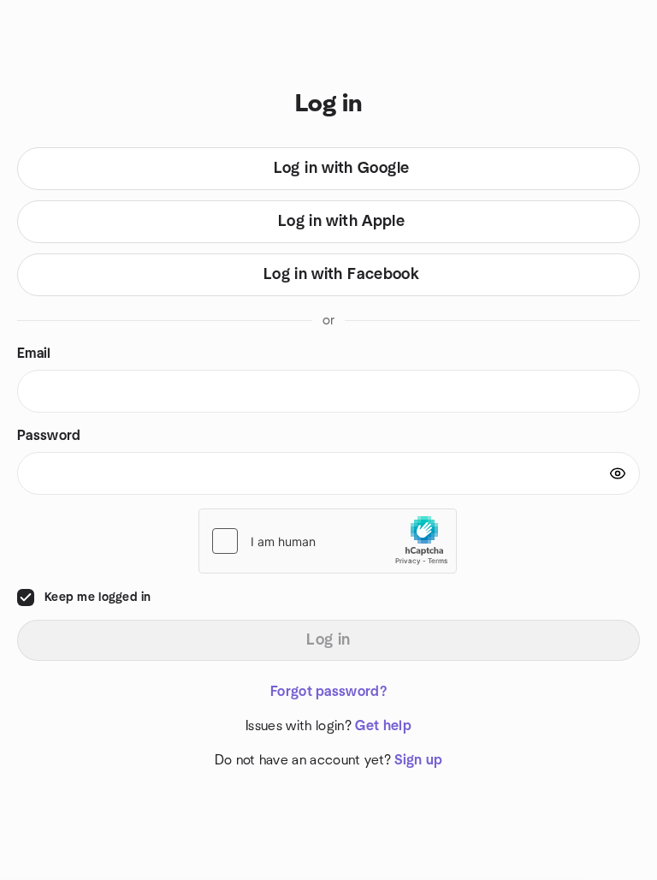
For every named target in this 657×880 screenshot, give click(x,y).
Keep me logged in (97, 598)
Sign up (418, 760)
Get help (383, 726)
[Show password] (617, 473)
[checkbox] (25, 597)
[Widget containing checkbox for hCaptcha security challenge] (327, 541)
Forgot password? (328, 692)
